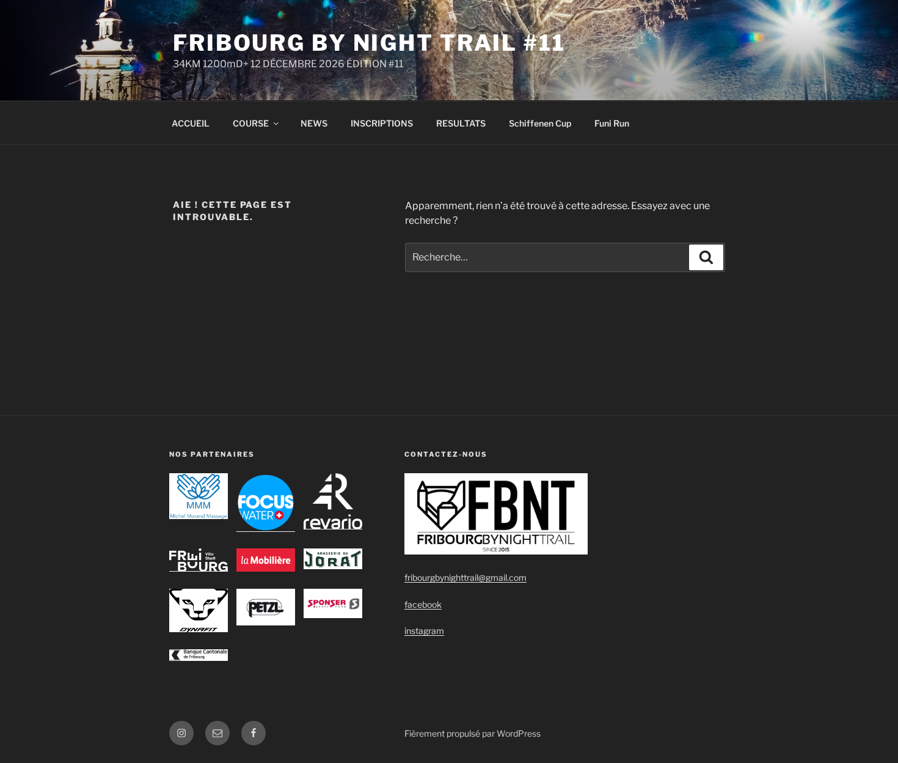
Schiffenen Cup (540, 123)
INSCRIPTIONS (382, 123)
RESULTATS (461, 123)
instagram (424, 630)
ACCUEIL (191, 123)
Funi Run (611, 123)
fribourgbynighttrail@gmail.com (465, 577)
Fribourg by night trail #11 (369, 42)
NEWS (314, 123)
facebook (423, 604)
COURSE (251, 123)
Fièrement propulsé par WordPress (472, 733)
